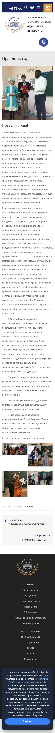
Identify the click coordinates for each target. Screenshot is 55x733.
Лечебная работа (30, 623)
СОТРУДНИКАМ (30, 642)
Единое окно (30, 659)
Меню (30, 584)
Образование (30, 612)
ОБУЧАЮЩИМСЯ (30, 637)
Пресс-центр (30, 606)
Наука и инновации (30, 601)
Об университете (30, 590)
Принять (27, 721)
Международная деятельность (30, 618)
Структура (30, 595)
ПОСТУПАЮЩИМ (30, 631)
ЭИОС (30, 648)
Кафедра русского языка (23, 506)
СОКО (30, 653)
